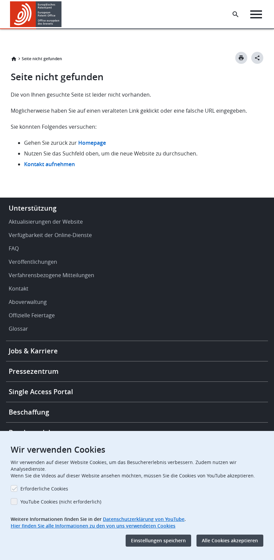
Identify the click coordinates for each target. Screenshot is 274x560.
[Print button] (241, 58)
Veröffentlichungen (33, 261)
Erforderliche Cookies (44, 488)
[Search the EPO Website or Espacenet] (236, 14)
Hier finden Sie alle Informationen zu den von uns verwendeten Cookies (93, 526)
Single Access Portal (41, 391)
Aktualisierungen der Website (46, 221)
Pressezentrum (33, 371)
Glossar (18, 328)
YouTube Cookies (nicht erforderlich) (60, 501)
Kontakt (18, 288)
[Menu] (256, 14)
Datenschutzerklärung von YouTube (143, 519)
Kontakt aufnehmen (49, 164)
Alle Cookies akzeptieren (230, 540)
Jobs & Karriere (33, 350)
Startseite (14, 59)
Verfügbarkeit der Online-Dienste (50, 235)
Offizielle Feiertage (32, 315)
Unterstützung (32, 208)
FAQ (14, 248)
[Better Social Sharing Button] (257, 58)
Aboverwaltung (28, 302)
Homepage (92, 142)
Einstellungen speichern (158, 540)
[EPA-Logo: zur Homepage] (36, 14)
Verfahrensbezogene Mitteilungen (51, 275)
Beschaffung (29, 412)
